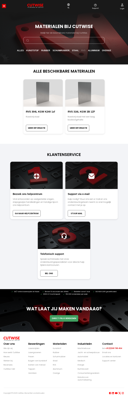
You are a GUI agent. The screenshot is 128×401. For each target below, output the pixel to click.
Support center (109, 360)
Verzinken (32, 373)
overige (106, 50)
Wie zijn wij (8, 348)
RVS (54, 365)
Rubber (56, 352)
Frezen (31, 356)
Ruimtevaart (83, 369)
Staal (55, 360)
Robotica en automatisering (85, 378)
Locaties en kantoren (111, 356)
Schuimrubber (61, 50)
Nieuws (7, 356)
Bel (112, 348)
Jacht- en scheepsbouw (89, 352)
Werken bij (8, 360)
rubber (45, 50)
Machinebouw (84, 348)
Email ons (106, 352)
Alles (20, 50)
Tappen (31, 369)
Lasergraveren (34, 352)
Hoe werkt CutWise (12, 352)
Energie (81, 365)
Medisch (81, 360)
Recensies (8, 365)
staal (75, 50)
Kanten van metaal (36, 365)
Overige (56, 373)
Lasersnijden (33, 348)
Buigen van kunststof (37, 360)
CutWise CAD (9, 369)
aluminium (94, 50)
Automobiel (83, 356)
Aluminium (57, 369)
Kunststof (57, 348)
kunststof (32, 50)
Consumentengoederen (88, 373)
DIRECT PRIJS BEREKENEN (64, 318)
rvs (83, 50)
